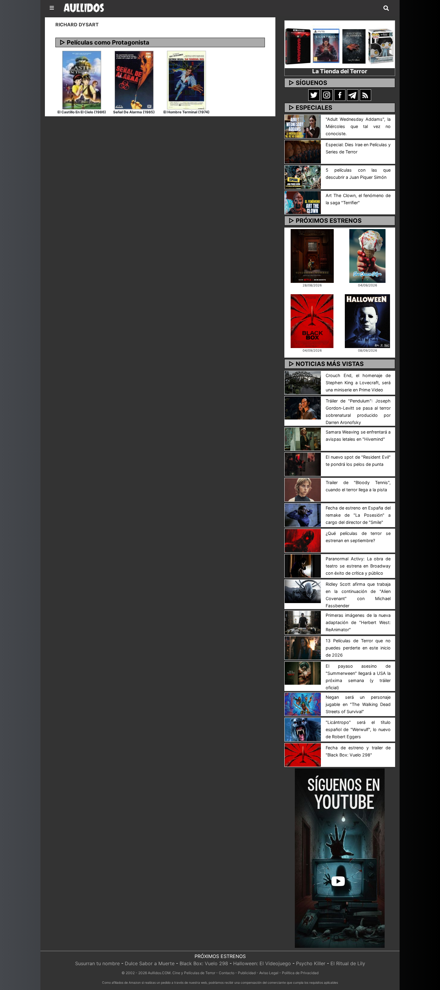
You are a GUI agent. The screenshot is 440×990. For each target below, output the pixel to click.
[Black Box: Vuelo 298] (312, 321)
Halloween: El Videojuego (262, 963)
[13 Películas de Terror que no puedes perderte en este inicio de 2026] (302, 647)
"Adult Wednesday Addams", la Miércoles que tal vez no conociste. (358, 126)
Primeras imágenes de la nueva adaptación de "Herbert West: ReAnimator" (358, 622)
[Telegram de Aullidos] (352, 95)
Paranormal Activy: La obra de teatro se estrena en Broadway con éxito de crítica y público (358, 566)
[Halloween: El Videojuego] (367, 321)
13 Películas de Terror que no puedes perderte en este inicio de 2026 (358, 648)
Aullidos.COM (159, 973)
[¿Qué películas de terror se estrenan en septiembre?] (302, 540)
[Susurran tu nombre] (312, 255)
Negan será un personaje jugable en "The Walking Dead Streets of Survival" (358, 704)
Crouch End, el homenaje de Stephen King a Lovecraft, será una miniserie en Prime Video (358, 382)
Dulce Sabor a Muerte (150, 963)
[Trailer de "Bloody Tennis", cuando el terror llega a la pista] (302, 489)
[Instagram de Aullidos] (327, 95)
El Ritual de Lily (347, 963)
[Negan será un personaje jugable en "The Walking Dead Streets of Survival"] (302, 704)
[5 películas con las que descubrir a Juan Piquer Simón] (302, 177)
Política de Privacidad (300, 973)
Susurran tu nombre (97, 963)
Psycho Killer (310, 963)
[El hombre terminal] (186, 80)
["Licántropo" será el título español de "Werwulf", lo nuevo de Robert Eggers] (302, 729)
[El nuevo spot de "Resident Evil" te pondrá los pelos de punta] (302, 464)
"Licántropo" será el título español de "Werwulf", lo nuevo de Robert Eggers (358, 729)
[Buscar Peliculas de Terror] (386, 8)
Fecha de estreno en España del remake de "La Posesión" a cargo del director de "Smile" (358, 515)
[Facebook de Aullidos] (339, 95)
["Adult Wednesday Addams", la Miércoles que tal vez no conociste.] (302, 126)
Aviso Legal (268, 973)
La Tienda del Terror (339, 71)
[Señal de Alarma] (134, 80)
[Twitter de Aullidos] (314, 95)
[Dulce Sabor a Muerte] (367, 255)
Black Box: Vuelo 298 (204, 963)
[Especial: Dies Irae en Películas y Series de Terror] (302, 151)
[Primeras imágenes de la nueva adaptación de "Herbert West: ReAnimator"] (302, 622)
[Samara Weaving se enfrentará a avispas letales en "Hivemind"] (302, 439)
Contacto (226, 973)
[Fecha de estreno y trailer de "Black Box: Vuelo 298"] (302, 755)
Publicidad (247, 973)
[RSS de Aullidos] (365, 95)
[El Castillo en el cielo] (81, 80)
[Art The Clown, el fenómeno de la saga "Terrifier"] (302, 202)
